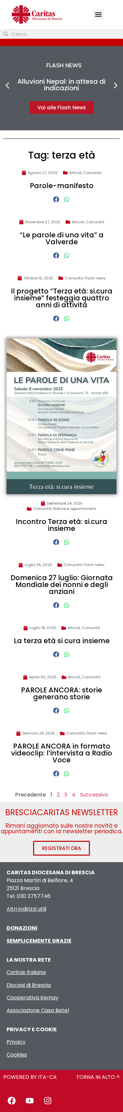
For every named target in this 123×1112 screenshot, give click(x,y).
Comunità (92, 172)
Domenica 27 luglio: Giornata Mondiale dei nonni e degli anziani (61, 584)
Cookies (17, 1054)
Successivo (94, 794)
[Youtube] (29, 1100)
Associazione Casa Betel (38, 1010)
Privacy (16, 1042)
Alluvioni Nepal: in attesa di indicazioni (61, 85)
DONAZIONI (22, 928)
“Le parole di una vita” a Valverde (62, 238)
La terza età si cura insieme (62, 640)
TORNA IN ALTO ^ (98, 1077)
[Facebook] (11, 1100)
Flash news (95, 278)
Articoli (75, 172)
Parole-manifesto (61, 185)
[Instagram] (47, 1100)
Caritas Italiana (26, 972)
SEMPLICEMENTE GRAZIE (39, 941)
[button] (98, 14)
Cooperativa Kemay (32, 997)
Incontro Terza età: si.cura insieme (61, 525)
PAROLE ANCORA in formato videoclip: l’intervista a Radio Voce (61, 753)
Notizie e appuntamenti (74, 508)
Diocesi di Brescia (29, 985)
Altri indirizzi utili (26, 909)
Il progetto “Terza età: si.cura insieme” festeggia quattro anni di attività (62, 298)
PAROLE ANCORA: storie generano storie (61, 693)
